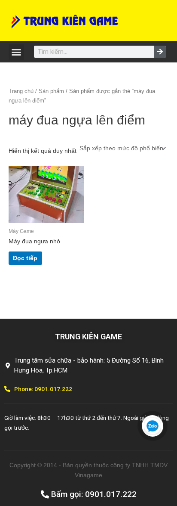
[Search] (160, 52)
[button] (16, 52)
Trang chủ (21, 91)
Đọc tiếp (25, 258)
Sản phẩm (51, 91)
